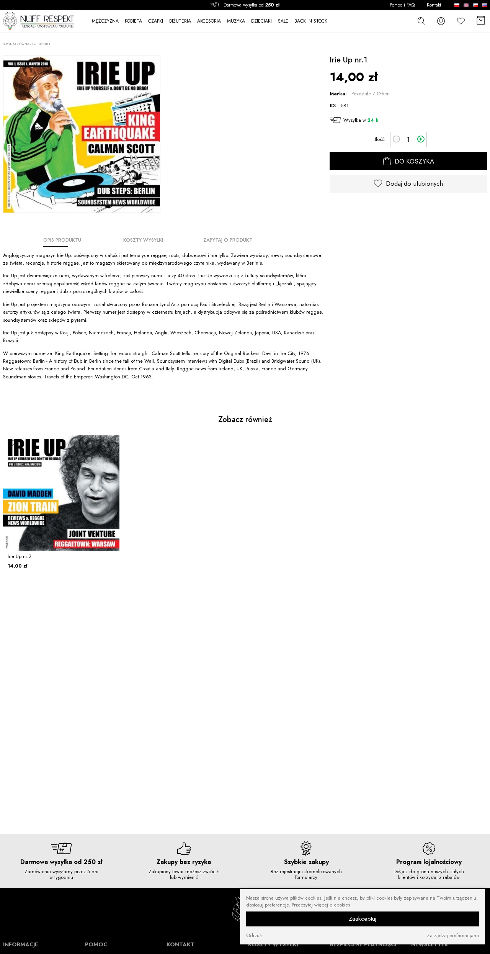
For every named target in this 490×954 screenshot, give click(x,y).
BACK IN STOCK (310, 21)
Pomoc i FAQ (402, 5)
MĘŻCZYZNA (105, 21)
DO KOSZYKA (413, 161)
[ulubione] (11, 443)
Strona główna (16, 44)
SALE (283, 21)
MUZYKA (236, 21)
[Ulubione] (461, 21)
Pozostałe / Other (370, 94)
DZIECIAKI (261, 21)
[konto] (441, 21)
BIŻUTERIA (180, 21)
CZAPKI (155, 21)
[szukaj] (421, 20)
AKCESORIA (209, 21)
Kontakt (434, 5)
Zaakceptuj (362, 919)
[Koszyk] (481, 21)
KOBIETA (133, 21)
